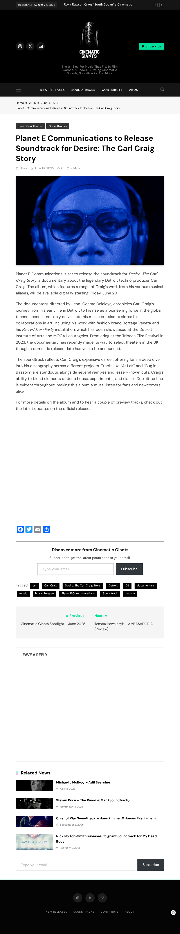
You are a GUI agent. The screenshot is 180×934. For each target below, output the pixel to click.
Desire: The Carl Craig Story (83, 585)
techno (130, 593)
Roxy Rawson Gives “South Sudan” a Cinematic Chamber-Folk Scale (98, 4)
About (134, 90)
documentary (146, 585)
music (23, 593)
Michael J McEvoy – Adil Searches (83, 782)
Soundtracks (83, 90)
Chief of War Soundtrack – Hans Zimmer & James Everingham (106, 818)
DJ (127, 585)
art (34, 585)
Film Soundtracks (30, 126)
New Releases (52, 90)
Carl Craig (50, 585)
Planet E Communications (78, 593)
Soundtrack (110, 593)
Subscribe (129, 569)
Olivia (23, 168)
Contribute (112, 90)
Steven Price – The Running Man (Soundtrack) (93, 800)
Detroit (113, 585)
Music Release (44, 593)
